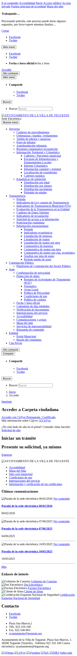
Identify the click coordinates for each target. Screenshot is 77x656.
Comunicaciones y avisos (31, 319)
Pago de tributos (26, 142)
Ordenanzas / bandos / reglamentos (37, 135)
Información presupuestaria (32, 226)
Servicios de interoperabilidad (33, 326)
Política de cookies (35, 299)
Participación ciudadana (30, 222)
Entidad (13, 333)
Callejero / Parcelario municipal (42, 155)
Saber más (66, 652)
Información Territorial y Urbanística (38, 152)
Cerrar (5, 30)
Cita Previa (15, 343)
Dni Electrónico (33, 584)
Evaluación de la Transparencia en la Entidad (43, 209)
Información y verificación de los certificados (35, 484)
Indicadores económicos (38, 232)
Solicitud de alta (10, 430)
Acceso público (52, 3)
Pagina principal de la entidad (28, 6)
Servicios (14, 128)
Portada (20, 199)
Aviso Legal (31, 289)
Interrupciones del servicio (31, 313)
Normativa (30, 286)
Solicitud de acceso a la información (37, 219)
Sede (12, 269)
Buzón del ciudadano (28, 339)
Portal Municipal (26, 336)
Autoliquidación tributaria (31, 145)
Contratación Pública (21, 262)
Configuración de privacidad (33, 272)
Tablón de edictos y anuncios (33, 139)
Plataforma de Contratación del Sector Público (43, 266)
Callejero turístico (34, 175)
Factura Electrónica (39, 588)
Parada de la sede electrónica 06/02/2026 (26, 505)
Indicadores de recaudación (32, 215)
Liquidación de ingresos (38, 236)
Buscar (13, 108)
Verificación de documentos (32, 309)
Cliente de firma (33, 591)
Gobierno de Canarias (44, 581)
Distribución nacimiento (38, 189)
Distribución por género (38, 185)
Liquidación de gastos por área (42, 242)
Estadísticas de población (31, 179)
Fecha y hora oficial (28, 302)
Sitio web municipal (21, 474)
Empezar (6, 454)
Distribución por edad (37, 182)
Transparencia (17, 195)
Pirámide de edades (35, 192)
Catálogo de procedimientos (32, 132)
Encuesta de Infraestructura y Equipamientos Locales (41, 160)
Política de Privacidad (37, 292)
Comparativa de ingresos (38, 246)
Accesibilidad (27, 3)
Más (4, 566)
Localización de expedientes (40, 172)
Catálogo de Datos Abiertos (32, 212)
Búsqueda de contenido (30, 329)
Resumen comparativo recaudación (37, 149)
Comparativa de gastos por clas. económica (49, 252)
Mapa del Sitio (17, 470)
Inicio (39, 3)
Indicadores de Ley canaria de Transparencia (42, 202)
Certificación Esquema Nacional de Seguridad (38, 596)
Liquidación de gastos (37, 239)
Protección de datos (27, 276)
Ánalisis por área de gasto (39, 256)
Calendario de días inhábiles (33, 306)
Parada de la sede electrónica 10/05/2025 (26, 551)
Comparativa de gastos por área (42, 249)
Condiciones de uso (35, 296)
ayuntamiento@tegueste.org (25, 633)
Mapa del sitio (55, 6)
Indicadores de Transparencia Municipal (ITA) (43, 205)
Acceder (6, 69)
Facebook (22, 92)
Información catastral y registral (42, 169)
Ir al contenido (10, 3)
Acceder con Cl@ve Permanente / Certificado (28, 417)
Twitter (20, 95)
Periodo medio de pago (37, 259)
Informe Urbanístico (36, 165)
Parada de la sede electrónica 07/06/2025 (26, 528)
